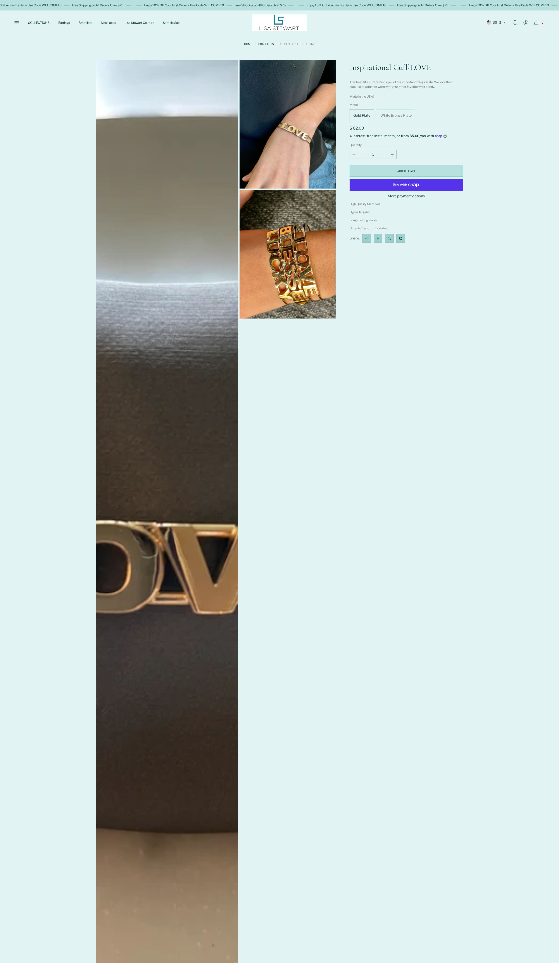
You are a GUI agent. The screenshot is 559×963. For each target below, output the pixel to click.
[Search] (515, 23)
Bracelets (266, 44)
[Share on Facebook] (378, 238)
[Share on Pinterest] (400, 238)
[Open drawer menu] (16, 23)
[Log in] (526, 23)
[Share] (366, 238)
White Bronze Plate (396, 115)
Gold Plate (361, 115)
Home (248, 44)
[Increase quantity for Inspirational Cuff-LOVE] (392, 154)
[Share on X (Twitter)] (389, 238)
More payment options (406, 196)
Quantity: (356, 145)
